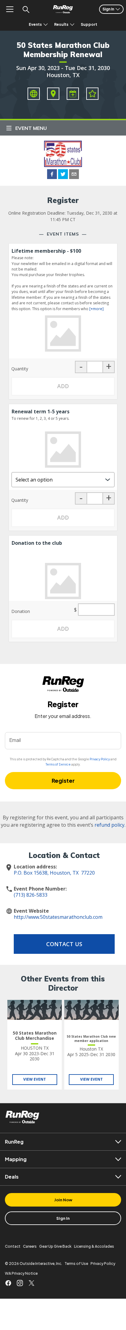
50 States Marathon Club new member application (91, 1038)
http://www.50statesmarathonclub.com (58, 917)
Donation (20, 611)
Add (63, 386)
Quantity (19, 369)
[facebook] (52, 175)
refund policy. (109, 824)
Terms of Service (58, 764)
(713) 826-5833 (30, 894)
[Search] (25, 9)
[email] (74, 175)
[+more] (96, 308)
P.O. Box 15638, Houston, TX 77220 (54, 872)
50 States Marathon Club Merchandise (35, 1035)
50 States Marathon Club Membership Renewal (63, 50)
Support (89, 24)
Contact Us (64, 944)
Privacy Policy (100, 759)
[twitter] (63, 175)
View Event (34, 1079)
